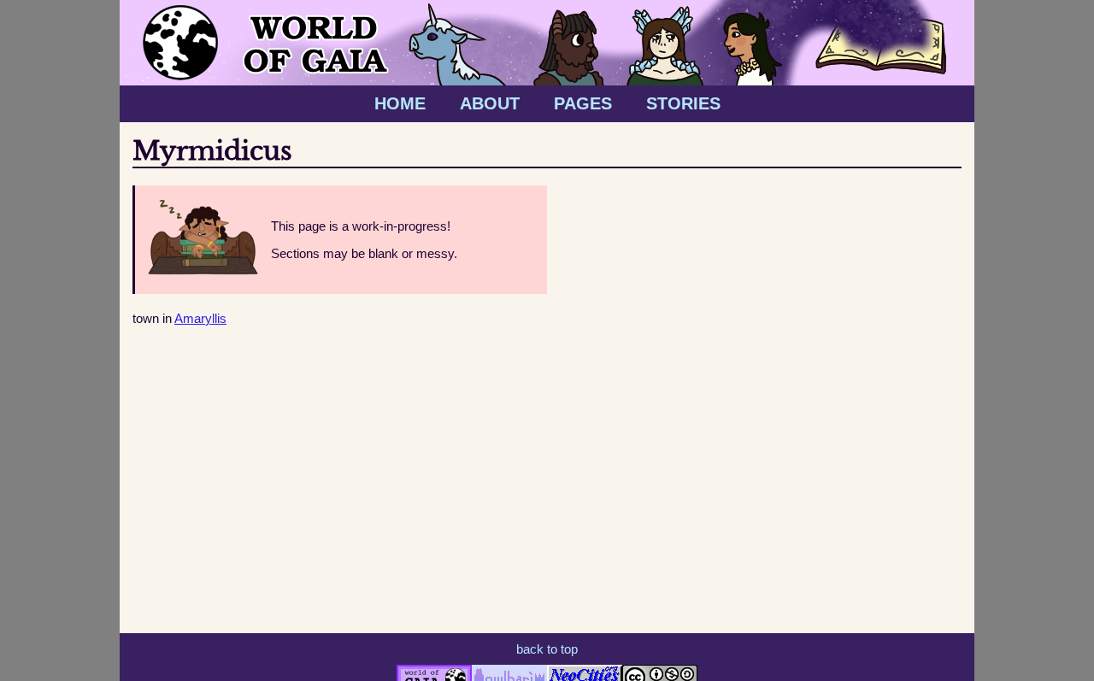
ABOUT (490, 103)
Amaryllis (200, 318)
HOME (400, 103)
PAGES (583, 103)
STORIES (683, 103)
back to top (547, 649)
